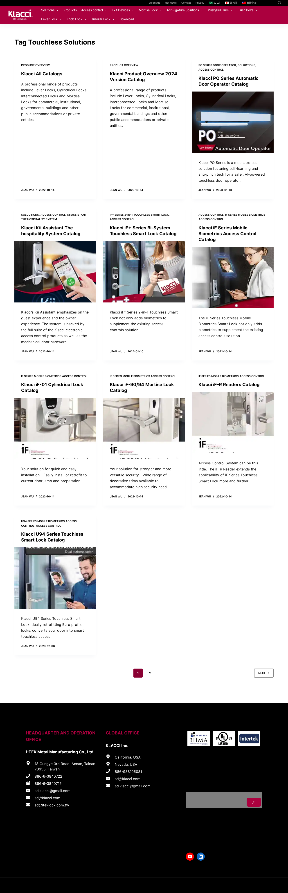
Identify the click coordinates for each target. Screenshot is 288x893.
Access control (92, 10)
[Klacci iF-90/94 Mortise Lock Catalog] (144, 428)
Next (262, 673)
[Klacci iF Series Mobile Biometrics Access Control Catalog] (233, 277)
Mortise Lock (148, 10)
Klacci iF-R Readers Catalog (229, 384)
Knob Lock (74, 19)
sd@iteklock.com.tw (52, 805)
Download (126, 19)
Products (70, 10)
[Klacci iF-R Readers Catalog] (233, 422)
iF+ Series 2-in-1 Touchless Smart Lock (139, 214)
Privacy (200, 2)
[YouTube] (265, 2)
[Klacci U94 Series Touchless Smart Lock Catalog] (55, 578)
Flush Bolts (245, 10)
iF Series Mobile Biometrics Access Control (54, 376)
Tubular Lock (100, 19)
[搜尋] (254, 802)
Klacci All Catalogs (41, 73)
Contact (186, 2)
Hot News (171, 2)
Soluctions (246, 65)
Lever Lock (49, 19)
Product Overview (35, 65)
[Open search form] (279, 2)
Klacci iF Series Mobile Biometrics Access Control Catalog (227, 233)
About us (154, 2)
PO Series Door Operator (217, 65)
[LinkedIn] (271, 2)
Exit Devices (121, 10)
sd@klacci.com (47, 798)
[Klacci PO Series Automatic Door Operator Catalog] (233, 122)
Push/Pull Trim (218, 10)
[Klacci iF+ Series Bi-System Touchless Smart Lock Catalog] (144, 271)
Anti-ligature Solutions (183, 10)
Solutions (47, 10)
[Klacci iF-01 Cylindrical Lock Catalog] (55, 428)
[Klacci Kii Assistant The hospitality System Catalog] (55, 271)
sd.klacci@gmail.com (52, 790)
